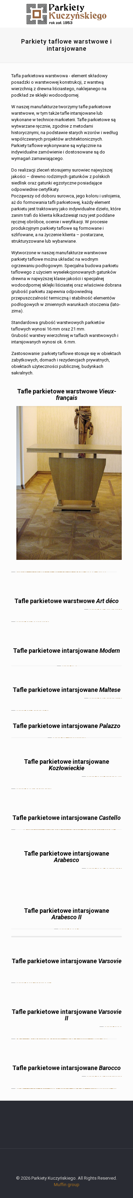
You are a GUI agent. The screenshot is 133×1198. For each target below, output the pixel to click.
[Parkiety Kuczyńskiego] (66, 13)
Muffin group (66, 1184)
